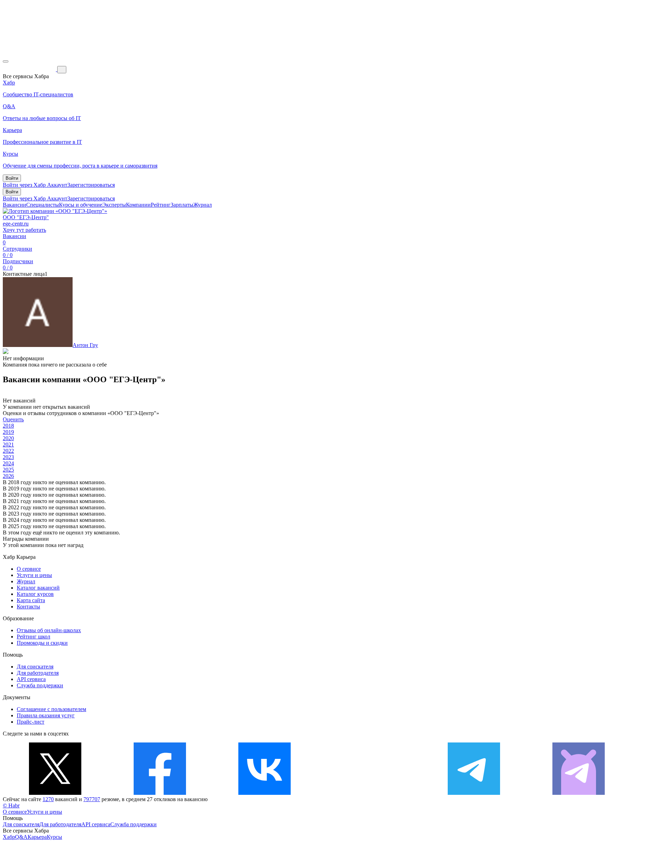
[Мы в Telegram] (474, 793)
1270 (48, 799)
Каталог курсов (35, 594)
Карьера (37, 837)
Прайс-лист (30, 722)
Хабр (9, 837)
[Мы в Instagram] (369, 793)
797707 (91, 799)
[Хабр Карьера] (30, 69)
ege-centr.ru (16, 224)
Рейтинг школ (33, 636)
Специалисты (42, 205)
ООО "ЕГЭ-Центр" (26, 217)
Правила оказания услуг (46, 715)
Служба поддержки (40, 685)
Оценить (13, 419)
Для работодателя (38, 673)
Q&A (21, 837)
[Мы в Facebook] (159, 793)
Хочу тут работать (24, 230)
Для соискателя (35, 667)
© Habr (11, 805)
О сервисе (29, 569)
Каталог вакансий (38, 588)
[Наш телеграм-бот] (578, 793)
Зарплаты (182, 205)
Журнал (202, 205)
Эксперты (114, 205)
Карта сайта (31, 600)
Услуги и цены (34, 575)
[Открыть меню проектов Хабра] (5, 61)
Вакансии (14, 205)
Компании (138, 205)
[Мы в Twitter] (55, 793)
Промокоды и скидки (42, 643)
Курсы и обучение (80, 205)
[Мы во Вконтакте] (264, 793)
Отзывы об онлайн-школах (49, 630)
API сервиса (31, 679)
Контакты (28, 606)
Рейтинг (161, 205)
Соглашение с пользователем (51, 709)
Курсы (54, 837)
